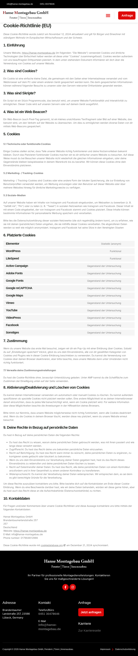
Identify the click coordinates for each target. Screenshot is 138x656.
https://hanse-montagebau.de (38, 52)
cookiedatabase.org (52, 545)
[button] (108, 15)
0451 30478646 (48, 613)
